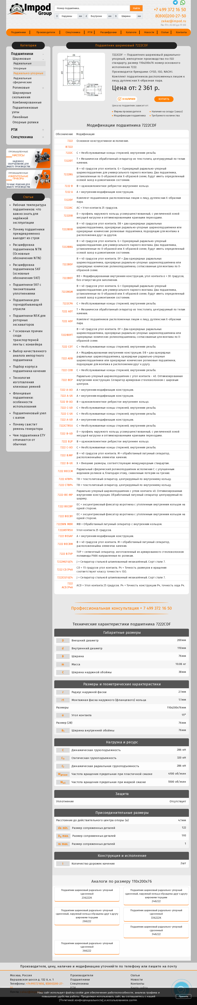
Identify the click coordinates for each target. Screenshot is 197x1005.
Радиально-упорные (28, 73)
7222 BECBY (65, 516)
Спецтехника (73, 32)
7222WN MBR (64, 524)
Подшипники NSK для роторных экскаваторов (29, 320)
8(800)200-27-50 (170, 15)
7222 (70, 141)
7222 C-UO (66, 447)
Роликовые (21, 87)
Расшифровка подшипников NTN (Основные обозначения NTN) (27, 251)
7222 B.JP (67, 441)
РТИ (90, 32)
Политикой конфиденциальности (81, 1000)
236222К (87, 897)
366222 (87, 950)
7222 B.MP (66, 455)
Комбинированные (27, 102)
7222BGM (67, 291)
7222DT (68, 160)
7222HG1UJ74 (65, 561)
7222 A (69, 192)
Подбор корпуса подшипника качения (29, 369)
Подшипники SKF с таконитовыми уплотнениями (27, 289)
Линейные (20, 117)
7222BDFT (67, 335)
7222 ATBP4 (66, 479)
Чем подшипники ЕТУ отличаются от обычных (29, 440)
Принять (183, 996)
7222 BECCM (65, 471)
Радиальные (22, 63)
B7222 (69, 147)
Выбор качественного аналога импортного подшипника (29, 355)
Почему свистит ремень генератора (28, 427)
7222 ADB (67, 358)
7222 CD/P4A (65, 569)
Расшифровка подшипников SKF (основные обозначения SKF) (26, 271)
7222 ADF (67, 321)
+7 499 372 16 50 (170, 9)
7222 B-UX (66, 463)
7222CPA (68, 303)
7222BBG (67, 247)
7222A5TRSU (65, 530)
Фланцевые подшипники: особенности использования (25, 400)
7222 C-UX (67, 413)
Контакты (181, 32)
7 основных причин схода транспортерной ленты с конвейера (28, 337)
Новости (149, 32)
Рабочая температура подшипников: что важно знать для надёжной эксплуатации (29, 213)
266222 (87, 921)
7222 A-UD (66, 419)
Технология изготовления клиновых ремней (26, 382)
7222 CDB (67, 370)
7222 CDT (67, 346)
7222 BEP (67, 380)
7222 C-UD (66, 407)
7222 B (69, 186)
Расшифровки (108, 32)
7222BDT (67, 278)
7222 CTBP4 (65, 485)
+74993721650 (35, 983)
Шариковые (22, 59)
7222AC (68, 207)
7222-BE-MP (65, 495)
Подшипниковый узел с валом (29, 415)
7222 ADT (67, 311)
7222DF (68, 200)
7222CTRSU (66, 425)
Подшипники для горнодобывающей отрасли (27, 304)
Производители (45, 32)
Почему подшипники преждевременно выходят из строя (28, 234)
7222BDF (67, 264)
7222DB (68, 215)
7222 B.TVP (66, 553)
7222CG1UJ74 (65, 577)
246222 (156, 901)
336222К (156, 917)
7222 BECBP (65, 506)
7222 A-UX (66, 395)
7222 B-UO (66, 401)
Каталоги (131, 32)
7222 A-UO (66, 390)
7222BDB (67, 229)
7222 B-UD (66, 433)
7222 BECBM (65, 544)
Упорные (19, 68)
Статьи (165, 32)
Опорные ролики (25, 122)
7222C (69, 153)
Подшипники (18, 32)
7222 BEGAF (65, 536)
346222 (156, 934)
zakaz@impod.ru (173, 21)
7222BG (68, 174)
